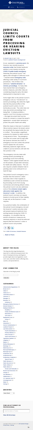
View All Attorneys (9, 415)
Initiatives (7, 302)
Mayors (5, 342)
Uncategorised (21, 60)
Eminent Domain (7, 306)
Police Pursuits (9, 335)
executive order (8, 67)
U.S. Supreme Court (8, 378)
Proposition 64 (7, 355)
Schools (5, 373)
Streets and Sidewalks (11, 369)
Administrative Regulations (10, 287)
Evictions (13, 231)
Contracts (5, 297)
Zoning (5, 384)
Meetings (5, 346)
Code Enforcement (8, 295)
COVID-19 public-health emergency (14, 71)
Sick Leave (7, 316)
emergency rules (20, 78)
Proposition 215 (7, 354)
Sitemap (12, 425)
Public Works (6, 367)
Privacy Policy (6, 425)
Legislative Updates (8, 338)
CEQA (4, 291)
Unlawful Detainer (21, 231)
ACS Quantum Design (23, 424)
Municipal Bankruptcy (8, 350)
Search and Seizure (10, 336)
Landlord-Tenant (12, 60)
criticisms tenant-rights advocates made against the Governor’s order (15, 191)
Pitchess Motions (9, 333)
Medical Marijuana (8, 344)
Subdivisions (6, 376)
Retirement (8, 314)
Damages (5, 298)
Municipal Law (7, 352)
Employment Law (7, 317)
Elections (5, 300)
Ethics (4, 321)
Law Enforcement (7, 329)
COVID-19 (8, 231)
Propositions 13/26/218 (9, 357)
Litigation (5, 340)
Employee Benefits (8, 308)
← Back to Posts (8, 235)
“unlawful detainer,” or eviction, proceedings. (14, 85)
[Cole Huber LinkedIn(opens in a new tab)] (28, 427)
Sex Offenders (7, 374)
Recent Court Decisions (9, 371)
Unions (7, 319)
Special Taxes (8, 359)
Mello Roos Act (7, 348)
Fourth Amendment (10, 331)
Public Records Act (8, 363)
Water (4, 382)
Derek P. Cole (8, 58)
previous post (21, 63)
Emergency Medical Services (10, 304)
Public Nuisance (7, 361)
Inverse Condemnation (9, 325)
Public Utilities (7, 365)
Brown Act (6, 289)
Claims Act (6, 293)
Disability (7, 310)
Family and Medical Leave (12, 312)
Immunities (6, 323)
